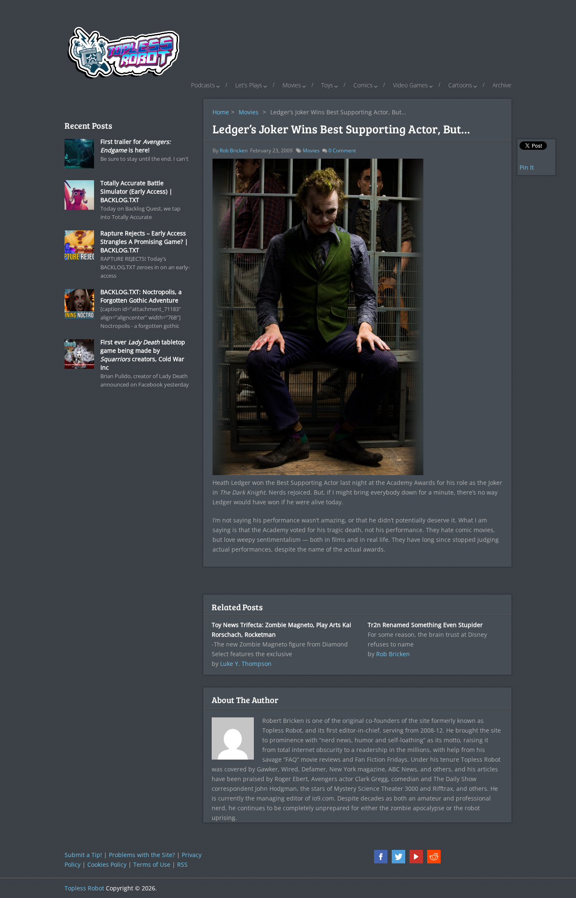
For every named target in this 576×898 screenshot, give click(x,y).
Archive (502, 85)
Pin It (526, 167)
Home (221, 112)
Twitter (398, 856)
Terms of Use (151, 864)
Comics (363, 85)
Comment (342, 150)
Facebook (381, 856)
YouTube (416, 856)
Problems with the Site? (142, 855)
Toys (327, 85)
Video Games (410, 85)
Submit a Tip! (83, 855)
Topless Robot (84, 888)
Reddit (434, 856)
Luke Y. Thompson (246, 664)
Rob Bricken (234, 150)
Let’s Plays (248, 85)
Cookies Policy (107, 864)
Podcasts (203, 85)
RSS (182, 864)
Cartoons (460, 85)
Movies (292, 85)
